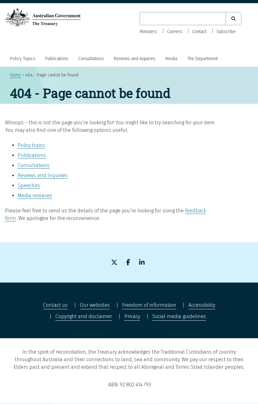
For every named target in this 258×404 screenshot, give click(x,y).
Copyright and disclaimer (83, 316)
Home (15, 75)
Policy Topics (22, 58)
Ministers (148, 31)
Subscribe (226, 31)
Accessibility (201, 305)
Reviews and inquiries (134, 58)
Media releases (35, 196)
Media (171, 58)
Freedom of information (149, 305)
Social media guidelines (179, 316)
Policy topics (31, 145)
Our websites (95, 305)
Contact (199, 31)
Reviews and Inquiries (43, 175)
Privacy (132, 316)
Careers (174, 31)
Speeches (29, 185)
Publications (56, 58)
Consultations (91, 58)
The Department (202, 58)
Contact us (55, 305)
